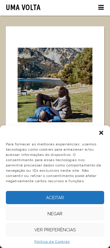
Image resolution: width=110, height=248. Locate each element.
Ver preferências (55, 229)
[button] (101, 133)
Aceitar (55, 197)
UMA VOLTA (23, 7)
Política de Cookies (52, 242)
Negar (55, 213)
